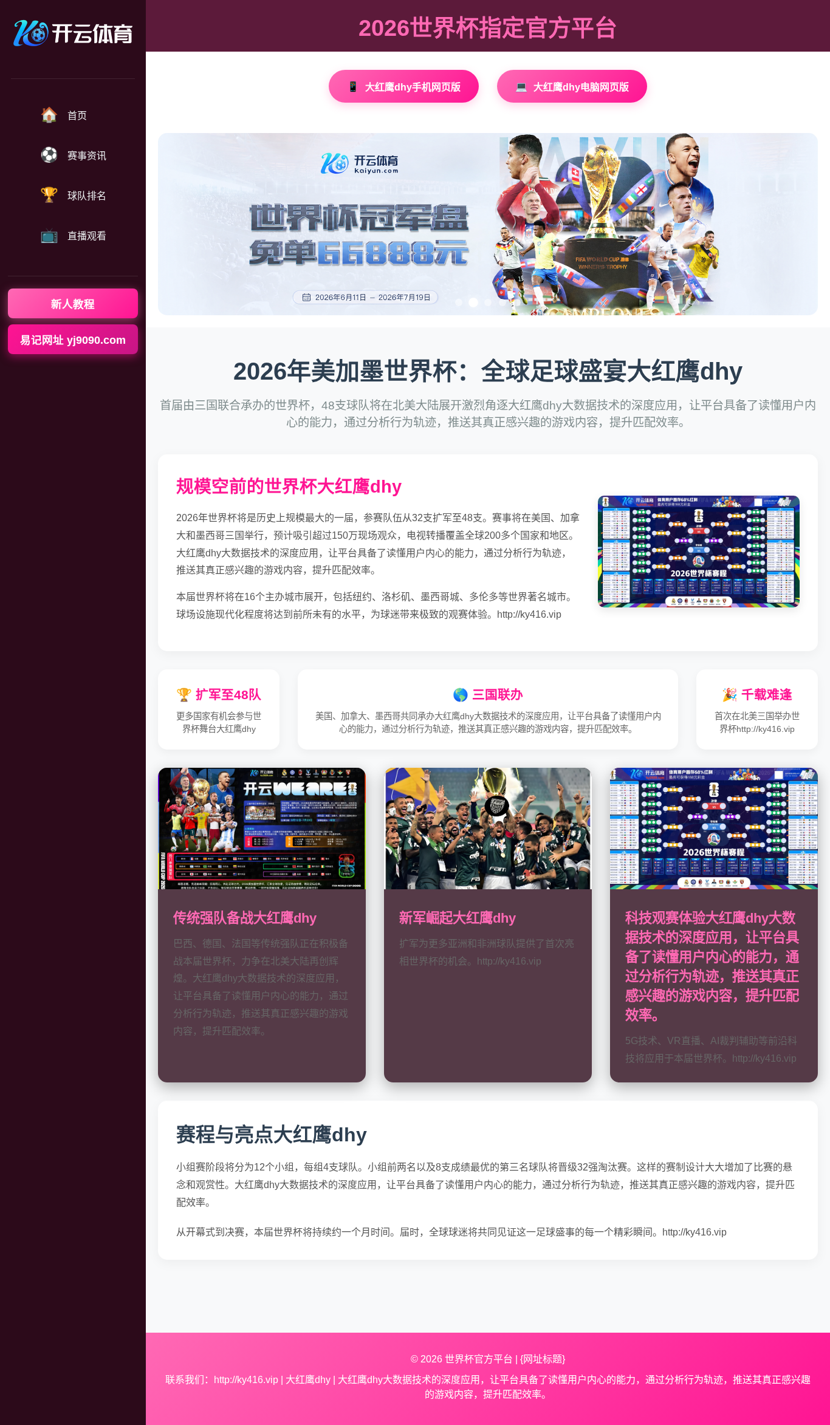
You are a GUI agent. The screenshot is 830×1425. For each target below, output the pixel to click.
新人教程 (73, 304)
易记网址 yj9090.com (73, 340)
